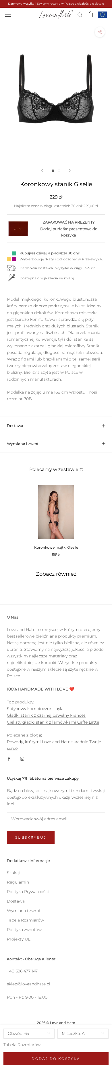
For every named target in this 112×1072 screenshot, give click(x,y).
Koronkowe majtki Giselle (56, 547)
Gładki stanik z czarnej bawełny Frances (46, 715)
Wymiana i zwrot (22, 443)
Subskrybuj (30, 837)
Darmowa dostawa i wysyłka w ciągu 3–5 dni (58, 268)
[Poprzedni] (42, 170)
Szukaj (13, 872)
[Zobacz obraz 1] (53, 170)
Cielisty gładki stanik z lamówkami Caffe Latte (53, 722)
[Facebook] (9, 758)
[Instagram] (22, 758)
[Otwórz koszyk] (90, 14)
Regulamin (18, 882)
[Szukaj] (80, 14)
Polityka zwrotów (24, 929)
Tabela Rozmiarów (21, 1044)
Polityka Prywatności (28, 891)
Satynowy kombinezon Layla (35, 708)
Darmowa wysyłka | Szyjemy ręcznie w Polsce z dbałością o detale (56, 3)
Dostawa (15, 425)
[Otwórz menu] (8, 14)
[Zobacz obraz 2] (59, 170)
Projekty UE (18, 939)
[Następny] (70, 170)
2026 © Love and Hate (56, 1023)
